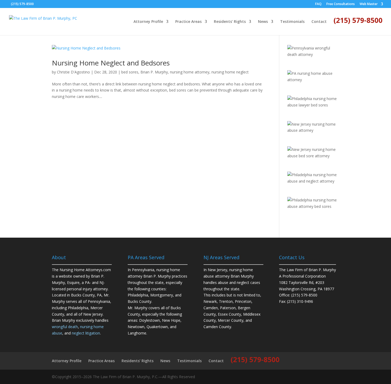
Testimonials (292, 22)
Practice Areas (188, 22)
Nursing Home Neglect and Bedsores (111, 63)
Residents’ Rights (230, 22)
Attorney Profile (148, 22)
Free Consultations (340, 4)
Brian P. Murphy (154, 72)
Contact (319, 22)
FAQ (318, 4)
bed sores (129, 72)
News (263, 22)
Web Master (369, 4)
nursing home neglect (230, 72)
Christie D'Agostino (73, 72)
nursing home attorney (189, 72)
